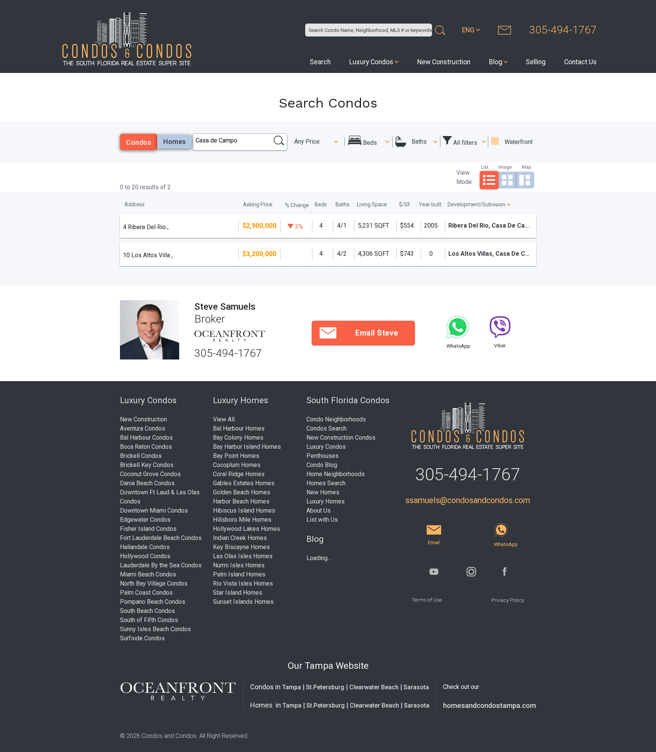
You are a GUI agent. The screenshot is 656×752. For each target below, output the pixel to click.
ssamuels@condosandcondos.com (467, 500)
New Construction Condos (340, 437)
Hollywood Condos (145, 556)
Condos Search (326, 428)
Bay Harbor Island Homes (247, 446)
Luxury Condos (371, 62)
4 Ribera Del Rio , (146, 227)
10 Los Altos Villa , (148, 255)
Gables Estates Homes (243, 483)
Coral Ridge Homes (239, 474)
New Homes (322, 492)
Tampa (291, 687)
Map (526, 167)
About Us (318, 510)
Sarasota (416, 687)
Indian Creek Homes (240, 537)
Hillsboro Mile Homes (242, 519)
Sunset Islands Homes (243, 601)
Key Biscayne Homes (241, 547)
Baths (419, 141)
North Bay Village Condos (154, 583)
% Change (297, 205)
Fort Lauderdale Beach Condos (161, 537)
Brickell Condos (141, 455)
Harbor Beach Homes (241, 501)
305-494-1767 (563, 30)
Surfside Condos (142, 638)
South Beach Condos (147, 610)
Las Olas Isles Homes (243, 556)
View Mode (464, 177)
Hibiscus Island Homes (244, 510)
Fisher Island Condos (148, 528)
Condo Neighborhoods (336, 419)
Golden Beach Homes (241, 492)
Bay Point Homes (236, 455)
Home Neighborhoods (335, 474)
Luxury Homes (325, 501)
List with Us (322, 519)
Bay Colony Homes (238, 437)
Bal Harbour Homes (239, 428)
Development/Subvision (476, 204)
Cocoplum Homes (236, 465)
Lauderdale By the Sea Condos (161, 565)
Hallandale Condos (145, 547)
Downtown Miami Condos (154, 510)
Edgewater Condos (145, 519)
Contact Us (580, 62)
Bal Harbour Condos (146, 437)
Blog (495, 62)
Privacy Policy (507, 600)
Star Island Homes (237, 592)
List (485, 167)
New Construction (443, 62)
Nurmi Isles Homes (239, 565)
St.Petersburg (325, 687)
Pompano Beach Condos (152, 601)
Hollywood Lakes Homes (246, 528)
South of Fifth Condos (149, 620)
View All (224, 419)
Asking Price (258, 204)
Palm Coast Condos (146, 592)
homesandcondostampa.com (489, 705)
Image (505, 167)
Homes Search (325, 483)
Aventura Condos (142, 428)
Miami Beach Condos (148, 574)
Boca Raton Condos (146, 446)
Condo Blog (321, 465)
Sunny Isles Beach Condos (155, 629)
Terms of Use (427, 600)
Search (320, 62)
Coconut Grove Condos (150, 474)
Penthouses (322, 455)
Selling (536, 62)
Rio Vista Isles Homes (243, 583)
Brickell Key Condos (146, 465)
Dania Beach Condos (147, 483)
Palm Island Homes (239, 574)
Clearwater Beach (374, 687)
